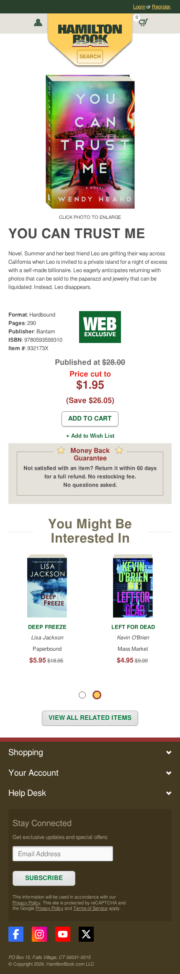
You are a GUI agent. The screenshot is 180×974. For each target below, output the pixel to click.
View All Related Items (90, 718)
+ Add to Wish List (90, 436)
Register (161, 6)
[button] (90, 56)
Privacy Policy (26, 903)
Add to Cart (90, 419)
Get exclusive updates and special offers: (60, 837)
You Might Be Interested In (90, 531)
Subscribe (44, 878)
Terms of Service (90, 908)
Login (139, 6)
